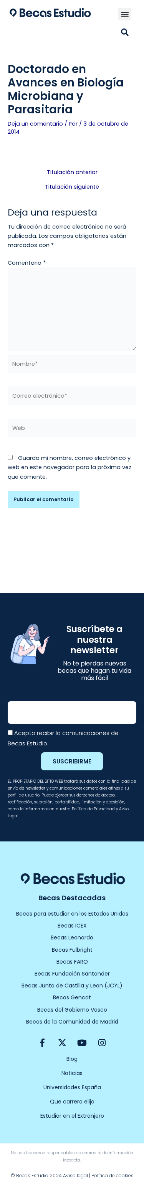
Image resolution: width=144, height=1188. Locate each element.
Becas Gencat (72, 997)
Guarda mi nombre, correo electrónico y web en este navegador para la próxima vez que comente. (69, 467)
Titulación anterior (72, 172)
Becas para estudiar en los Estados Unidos (72, 914)
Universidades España (72, 1087)
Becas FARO (72, 962)
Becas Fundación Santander (72, 973)
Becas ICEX (72, 925)
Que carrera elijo (72, 1101)
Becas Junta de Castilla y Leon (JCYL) (72, 985)
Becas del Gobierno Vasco (72, 1010)
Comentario (27, 263)
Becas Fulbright (72, 950)
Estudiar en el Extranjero (72, 1116)
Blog (72, 1059)
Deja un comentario (35, 124)
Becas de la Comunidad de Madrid (72, 1021)
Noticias (72, 1073)
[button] (124, 14)
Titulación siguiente (72, 187)
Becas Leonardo (72, 937)
